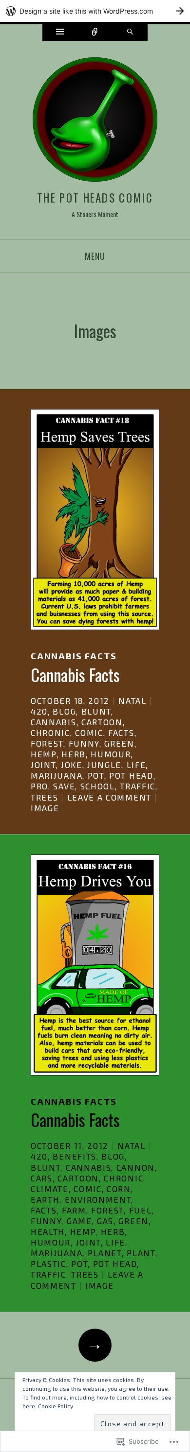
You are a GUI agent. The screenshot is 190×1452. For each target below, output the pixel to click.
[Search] (130, 32)
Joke (71, 764)
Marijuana (56, 775)
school (97, 786)
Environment (98, 1199)
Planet (105, 1253)
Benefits (74, 1156)
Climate (50, 1189)
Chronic (50, 732)
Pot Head (131, 775)
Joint (43, 764)
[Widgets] (59, 32)
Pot (96, 775)
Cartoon (102, 722)
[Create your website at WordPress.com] (95, 11)
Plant (141, 1253)
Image (45, 808)
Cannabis (53, 722)
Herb (73, 754)
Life (136, 764)
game (79, 1221)
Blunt (96, 711)
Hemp (44, 754)
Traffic (137, 786)
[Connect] (95, 32)
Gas (105, 1221)
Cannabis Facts (73, 655)
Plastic (48, 1263)
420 (39, 711)
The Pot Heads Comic (95, 197)
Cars (42, 1178)
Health (48, 1231)
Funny (84, 743)
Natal (132, 700)
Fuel (140, 1210)
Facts (121, 732)
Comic (89, 732)
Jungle (104, 764)
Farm (74, 1210)
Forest (47, 743)
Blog (64, 711)
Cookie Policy (55, 1405)
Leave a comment (109, 797)
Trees (44, 797)
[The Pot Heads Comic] (95, 121)
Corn (119, 1189)
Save (64, 786)
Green (119, 743)
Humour (111, 754)
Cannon (135, 1167)
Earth (45, 1199)
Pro (39, 786)
